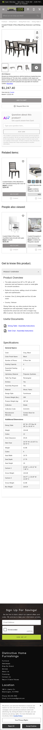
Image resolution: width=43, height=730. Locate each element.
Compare (15, 198)
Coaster (12, 92)
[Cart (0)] (39, 9)
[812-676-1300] (33, 9)
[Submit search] (37, 16)
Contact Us (6, 677)
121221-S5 (10, 94)
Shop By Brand (8, 666)
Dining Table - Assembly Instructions (21, 326)
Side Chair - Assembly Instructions (20, 331)
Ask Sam (21, 132)
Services (5, 669)
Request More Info (23, 106)
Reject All (11, 726)
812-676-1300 (12, 696)
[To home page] (15, 9)
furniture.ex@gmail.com (16, 698)
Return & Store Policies (10, 679)
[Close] (40, 705)
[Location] (27, 9)
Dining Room (13, 21)
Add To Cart (22, 100)
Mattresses (6, 664)
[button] (3, 9)
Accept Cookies (31, 726)
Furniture (4, 21)
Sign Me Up (22, 637)
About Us (5, 671)
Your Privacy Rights (21, 720)
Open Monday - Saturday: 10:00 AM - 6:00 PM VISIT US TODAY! (23, 3)
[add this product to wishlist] (37, 37)
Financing (5, 674)
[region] (21, 716)
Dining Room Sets (24, 21)
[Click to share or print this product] (37, 32)
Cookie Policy (17, 716)
